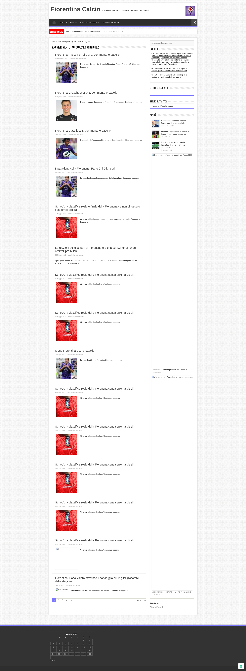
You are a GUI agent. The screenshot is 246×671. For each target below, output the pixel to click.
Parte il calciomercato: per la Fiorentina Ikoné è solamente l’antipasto (94, 32)
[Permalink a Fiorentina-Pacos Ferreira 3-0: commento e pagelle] (66, 83)
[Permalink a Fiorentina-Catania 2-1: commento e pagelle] (66, 159)
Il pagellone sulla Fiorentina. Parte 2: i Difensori (85, 168)
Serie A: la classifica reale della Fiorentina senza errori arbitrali (94, 274)
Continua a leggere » (133, 102)
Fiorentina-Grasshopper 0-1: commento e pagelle (86, 92)
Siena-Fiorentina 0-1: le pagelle (74, 350)
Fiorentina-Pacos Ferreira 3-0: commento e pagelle (87, 54)
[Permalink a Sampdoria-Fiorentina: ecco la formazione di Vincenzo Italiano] (155, 127)
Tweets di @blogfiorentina (162, 106)
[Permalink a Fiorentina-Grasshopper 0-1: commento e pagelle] (66, 121)
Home (54, 23)
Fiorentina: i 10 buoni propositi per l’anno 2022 (170, 370)
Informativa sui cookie (89, 22)
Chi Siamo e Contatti (110, 22)
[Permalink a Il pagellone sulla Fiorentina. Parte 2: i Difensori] (66, 197)
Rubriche (73, 22)
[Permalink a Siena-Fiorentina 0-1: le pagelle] (66, 379)
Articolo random (194, 22)
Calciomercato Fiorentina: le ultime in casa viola (171, 592)
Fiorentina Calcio (75, 9)
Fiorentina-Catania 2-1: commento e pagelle (83, 130)
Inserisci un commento (78, 59)
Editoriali (63, 22)
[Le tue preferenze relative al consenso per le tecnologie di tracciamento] (241, 666)
